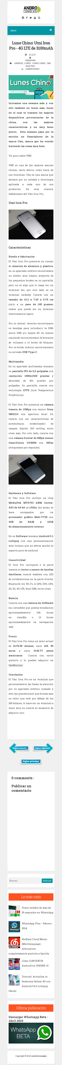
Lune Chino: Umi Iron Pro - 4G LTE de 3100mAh (31, 45)
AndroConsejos (39, 1056)
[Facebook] (27, 17)
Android (18, 63)
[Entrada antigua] (43, 753)
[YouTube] (35, 17)
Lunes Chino (39, 63)
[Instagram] (23, 17)
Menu (13, 30)
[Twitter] (31, 17)
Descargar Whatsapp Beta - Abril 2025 (28, 1019)
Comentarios (32, 69)
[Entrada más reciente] (19, 753)
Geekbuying (16, 665)
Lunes (27, 63)
